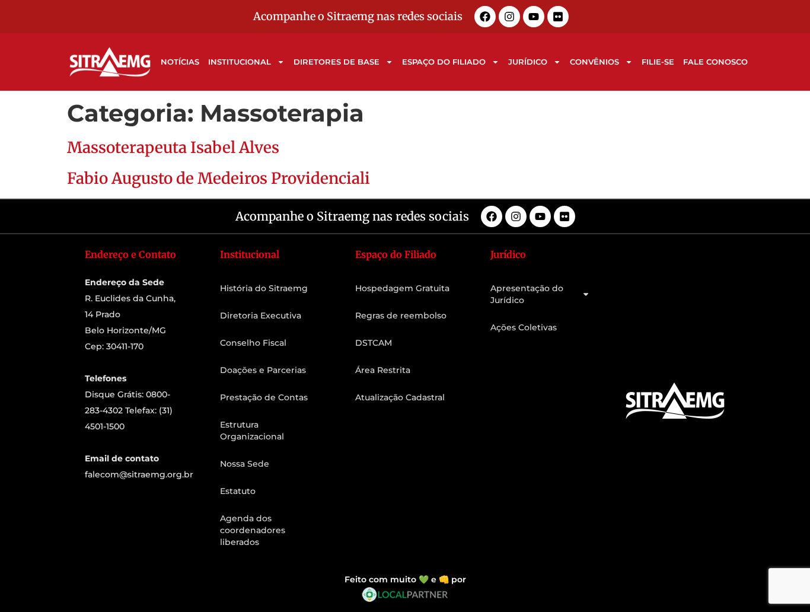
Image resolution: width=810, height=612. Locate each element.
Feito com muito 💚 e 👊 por (405, 579)
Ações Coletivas (523, 327)
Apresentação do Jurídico (526, 294)
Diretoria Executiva (260, 315)
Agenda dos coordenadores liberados (252, 530)
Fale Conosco (715, 61)
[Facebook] (485, 16)
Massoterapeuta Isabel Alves (173, 147)
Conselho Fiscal (253, 342)
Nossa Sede (244, 463)
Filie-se (658, 61)
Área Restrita (382, 370)
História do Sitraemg (264, 288)
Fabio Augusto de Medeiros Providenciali (218, 178)
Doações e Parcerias (263, 370)
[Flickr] (558, 16)
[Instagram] (509, 16)
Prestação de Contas (264, 397)
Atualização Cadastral (400, 397)
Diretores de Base (337, 61)
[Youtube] (533, 16)
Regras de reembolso (401, 315)
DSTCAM (373, 342)
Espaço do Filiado (444, 61)
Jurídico (527, 61)
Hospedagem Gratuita (402, 288)
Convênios (594, 61)
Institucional (239, 61)
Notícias (180, 61)
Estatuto (238, 491)
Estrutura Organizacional (252, 430)
